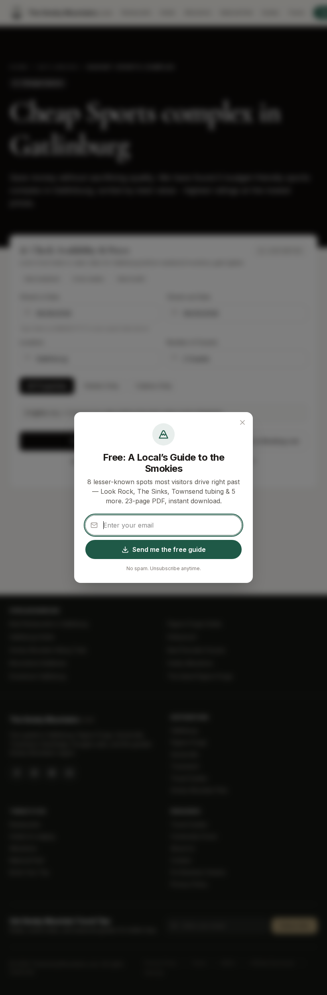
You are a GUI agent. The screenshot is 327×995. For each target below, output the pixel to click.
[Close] (242, 422)
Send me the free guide (169, 549)
